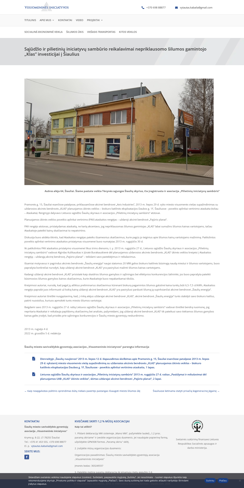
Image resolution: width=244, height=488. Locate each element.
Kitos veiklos (128, 31)
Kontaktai (65, 20)
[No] (240, 480)
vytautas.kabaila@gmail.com (47, 446)
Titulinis (30, 20)
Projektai (93, 20)
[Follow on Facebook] (26, 457)
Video (79, 20)
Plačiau (223, 480)
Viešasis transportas (101, 31)
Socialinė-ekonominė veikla (43, 31)
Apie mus (45, 20)
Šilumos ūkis (74, 31)
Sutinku (210, 480)
